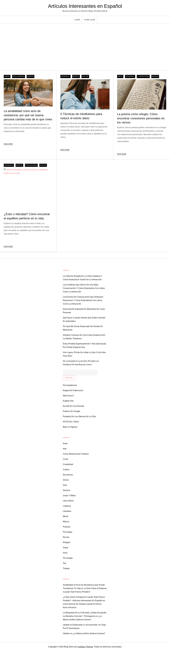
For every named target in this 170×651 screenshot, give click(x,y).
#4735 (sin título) (71, 422)
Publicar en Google (71, 411)
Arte (120, 76)
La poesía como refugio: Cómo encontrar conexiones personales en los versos (141, 118)
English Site (68, 401)
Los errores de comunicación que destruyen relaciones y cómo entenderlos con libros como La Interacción (83, 300)
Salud (85, 76)
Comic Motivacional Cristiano (76, 454)
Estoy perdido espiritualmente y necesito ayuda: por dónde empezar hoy (84, 345)
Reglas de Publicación (73, 390)
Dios (65, 485)
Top (64, 563)
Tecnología (68, 558)
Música (66, 522)
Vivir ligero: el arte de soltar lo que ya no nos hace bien (84, 354)
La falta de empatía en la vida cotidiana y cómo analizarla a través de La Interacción (82, 278)
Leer (77, 20)
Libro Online (68, 501)
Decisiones (18, 76)
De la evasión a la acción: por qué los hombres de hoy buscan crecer (81, 363)
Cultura (66, 469)
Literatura (143, 76)
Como (65, 459)
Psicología (31, 165)
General (65, 76)
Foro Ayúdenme (70, 385)
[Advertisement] (85, 47)
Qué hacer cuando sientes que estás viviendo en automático (84, 319)
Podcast (66, 527)
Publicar (90, 20)
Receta (66, 537)
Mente (30, 76)
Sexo (65, 553)
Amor (7, 76)
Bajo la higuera (70, 427)
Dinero (66, 480)
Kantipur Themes (85, 647)
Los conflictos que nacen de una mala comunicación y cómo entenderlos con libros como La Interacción (84, 288)
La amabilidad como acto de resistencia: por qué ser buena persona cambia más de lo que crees (28, 115)
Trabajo (66, 568)
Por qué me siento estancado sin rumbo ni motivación (83, 328)
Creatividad (68, 464)
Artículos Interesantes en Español (85, 6)
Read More (8, 144)
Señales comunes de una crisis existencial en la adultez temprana (84, 337)
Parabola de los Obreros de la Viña (79, 416)
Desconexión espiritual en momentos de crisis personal (84, 311)
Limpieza (67, 506)
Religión (66, 542)
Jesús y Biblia (69, 495)
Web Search (68, 396)
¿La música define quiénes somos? (89, 633)
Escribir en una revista (73, 406)
